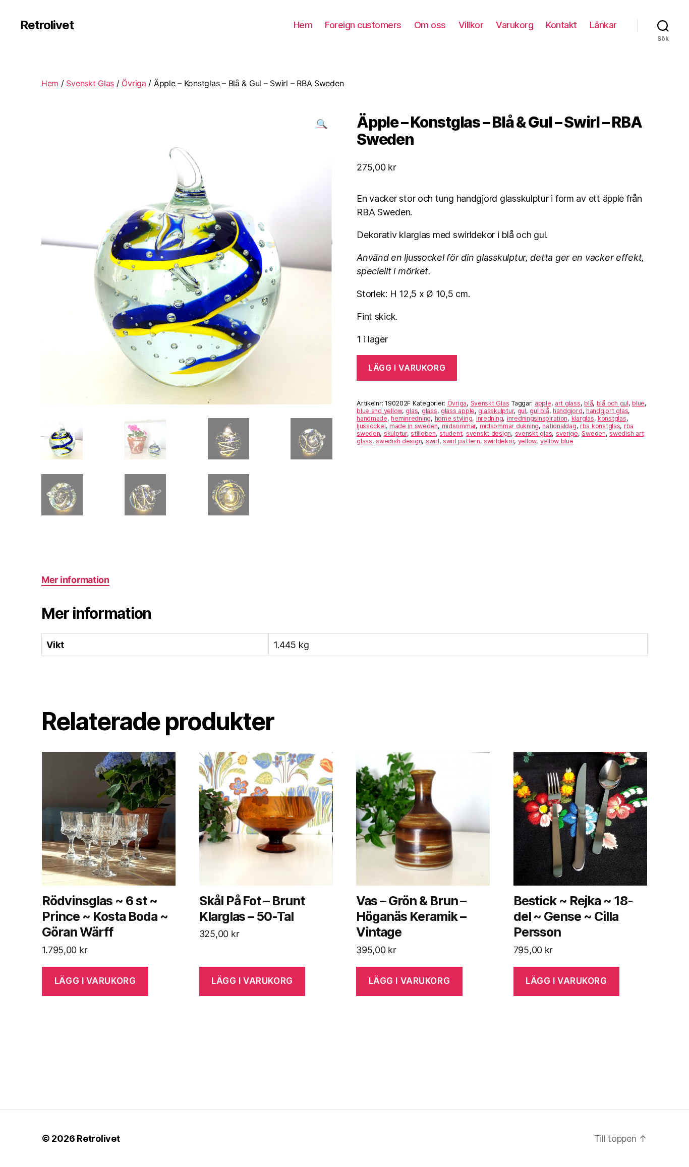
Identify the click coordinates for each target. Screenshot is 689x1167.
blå (588, 403)
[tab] (75, 580)
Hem (303, 25)
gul (522, 411)
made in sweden (413, 426)
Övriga (134, 83)
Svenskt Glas (90, 83)
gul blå (539, 411)
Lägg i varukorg (406, 368)
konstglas (612, 418)
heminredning (411, 418)
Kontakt (561, 25)
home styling (454, 418)
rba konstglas (600, 426)
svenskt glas (533, 433)
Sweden (593, 433)
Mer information (75, 579)
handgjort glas (607, 411)
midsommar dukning (509, 426)
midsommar (459, 426)
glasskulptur (495, 411)
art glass (568, 403)
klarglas (582, 418)
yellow (527, 441)
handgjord (568, 411)
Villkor (471, 25)
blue (638, 403)
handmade (372, 418)
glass (429, 411)
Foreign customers (363, 25)
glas (412, 411)
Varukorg (514, 25)
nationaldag (559, 426)
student (450, 433)
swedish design (399, 441)
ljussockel (371, 426)
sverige (567, 433)
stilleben (423, 433)
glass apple (458, 411)
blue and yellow (379, 411)
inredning (489, 418)
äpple (543, 403)
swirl (432, 441)
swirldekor (499, 441)
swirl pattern (461, 441)
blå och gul (612, 403)
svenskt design (488, 433)
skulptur (395, 433)
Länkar (603, 25)
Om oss (430, 25)
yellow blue (556, 441)
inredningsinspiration (537, 418)
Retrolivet (47, 25)
